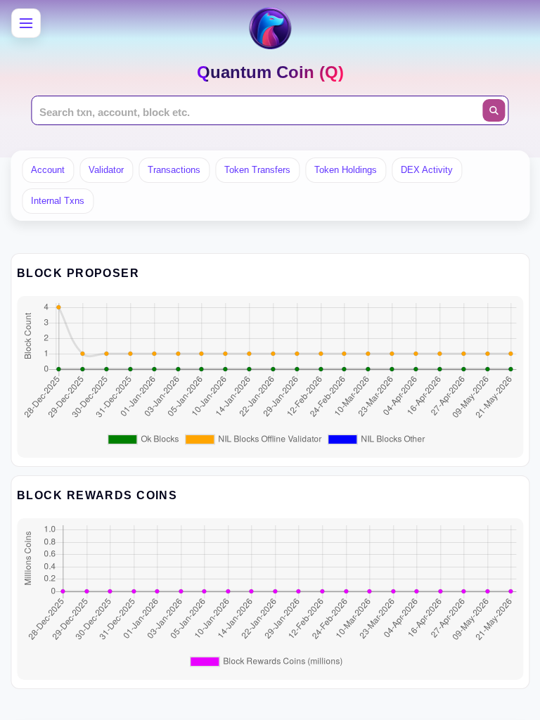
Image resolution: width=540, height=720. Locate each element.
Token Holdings (345, 170)
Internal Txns (57, 200)
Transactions (174, 170)
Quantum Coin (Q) (270, 72)
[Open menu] (26, 23)
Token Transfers (257, 170)
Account (48, 170)
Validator (106, 170)
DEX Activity (427, 170)
